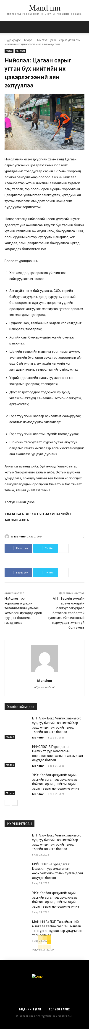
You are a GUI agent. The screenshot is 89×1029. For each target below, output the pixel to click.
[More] (64, 548)
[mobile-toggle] (7, 27)
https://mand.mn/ (44, 687)
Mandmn (20, 536)
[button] (82, 27)
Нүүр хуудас (13, 40)
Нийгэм (20, 50)
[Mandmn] (7, 536)
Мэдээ (28, 40)
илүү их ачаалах (43, 949)
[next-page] (15, 803)
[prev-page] (7, 803)
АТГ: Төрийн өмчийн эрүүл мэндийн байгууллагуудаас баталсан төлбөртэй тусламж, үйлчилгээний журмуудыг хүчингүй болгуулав (66, 612)
